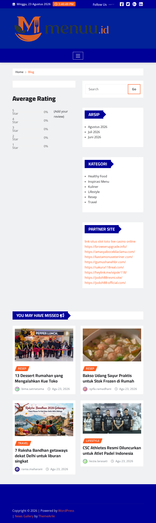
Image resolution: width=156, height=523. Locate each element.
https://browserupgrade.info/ (106, 246)
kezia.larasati (98, 461)
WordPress (66, 511)
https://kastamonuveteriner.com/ (109, 257)
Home (19, 72)
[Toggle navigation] (78, 56)
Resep (92, 197)
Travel (92, 202)
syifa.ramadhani (100, 389)
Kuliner (93, 187)
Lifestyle (94, 192)
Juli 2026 (94, 132)
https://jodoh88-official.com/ (105, 283)
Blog (31, 72)
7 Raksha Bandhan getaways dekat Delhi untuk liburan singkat (41, 455)
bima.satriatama (32, 389)
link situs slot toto (97, 241)
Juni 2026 (94, 137)
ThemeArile (46, 516)
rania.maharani (31, 469)
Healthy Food (97, 176)
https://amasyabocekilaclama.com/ (110, 252)
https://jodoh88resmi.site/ (103, 277)
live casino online (123, 241)
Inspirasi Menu (98, 181)
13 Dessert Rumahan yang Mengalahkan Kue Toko (39, 378)
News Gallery (24, 516)
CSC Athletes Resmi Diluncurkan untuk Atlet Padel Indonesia (112, 450)
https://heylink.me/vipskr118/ (106, 272)
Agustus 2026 (97, 127)
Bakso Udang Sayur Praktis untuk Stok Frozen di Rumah (108, 378)
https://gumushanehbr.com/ (105, 262)
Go (134, 89)
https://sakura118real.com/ (104, 267)
